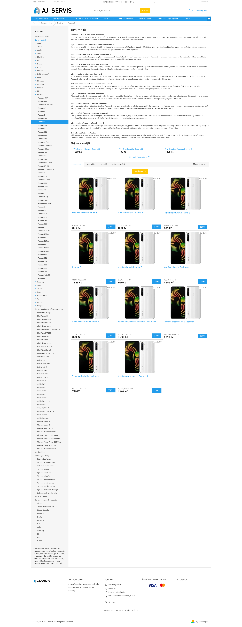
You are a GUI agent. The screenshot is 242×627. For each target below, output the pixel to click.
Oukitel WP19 (42, 384)
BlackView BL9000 (44, 323)
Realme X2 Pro (43, 149)
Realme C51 (42, 258)
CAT (38, 60)
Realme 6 (41, 173)
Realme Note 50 (44, 275)
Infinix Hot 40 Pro (43, 363)
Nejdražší (103, 164)
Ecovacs (40, 520)
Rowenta (40, 513)
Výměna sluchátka (44, 472)
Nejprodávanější (118, 164)
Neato (39, 517)
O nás (127, 610)
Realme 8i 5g (43, 176)
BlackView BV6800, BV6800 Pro (48, 329)
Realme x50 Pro (44, 98)
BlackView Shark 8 (44, 350)
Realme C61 (42, 265)
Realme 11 (42, 237)
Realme (40, 94)
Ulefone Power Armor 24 (46, 449)
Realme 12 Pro (43, 248)
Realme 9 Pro (43, 200)
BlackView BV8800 (44, 336)
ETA (38, 523)
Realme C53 (42, 261)
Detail (110, 227)
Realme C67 (42, 271)
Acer (39, 43)
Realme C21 (42, 132)
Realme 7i (41, 115)
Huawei (40, 70)
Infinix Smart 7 (42, 374)
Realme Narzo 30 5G (45, 162)
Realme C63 (42, 268)
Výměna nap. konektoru (46, 486)
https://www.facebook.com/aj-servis (122, 597)
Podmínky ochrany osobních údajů (81, 587)
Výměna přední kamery (46, 479)
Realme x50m (43, 101)
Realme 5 (41, 193)
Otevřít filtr (140, 171)
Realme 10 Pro (43, 234)
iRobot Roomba (43, 510)
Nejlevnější (91, 164)
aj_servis (111, 602)
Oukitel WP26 (42, 398)
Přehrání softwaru (44, 459)
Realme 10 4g (43, 197)
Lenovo (40, 87)
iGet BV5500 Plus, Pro (45, 346)
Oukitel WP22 (42, 391)
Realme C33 (42, 217)
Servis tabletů (40, 452)
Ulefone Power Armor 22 (46, 445)
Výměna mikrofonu (44, 476)
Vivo (39, 299)
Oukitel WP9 (41, 415)
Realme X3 (42, 190)
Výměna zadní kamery (45, 483)
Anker (39, 527)
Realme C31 (42, 214)
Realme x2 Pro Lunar (45, 104)
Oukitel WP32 (42, 404)
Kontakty (71, 590)
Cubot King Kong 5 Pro (45, 353)
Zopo (39, 292)
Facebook (134, 610)
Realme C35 (42, 220)
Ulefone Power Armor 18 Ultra (48, 438)
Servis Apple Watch (42, 36)
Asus (39, 53)
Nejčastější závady (42, 455)
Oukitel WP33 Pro (43, 408)
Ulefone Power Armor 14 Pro (48, 435)
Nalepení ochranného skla (47, 493)
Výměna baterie (43, 469)
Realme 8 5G (42, 125)
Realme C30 (42, 210)
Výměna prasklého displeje (47, 489)
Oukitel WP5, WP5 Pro (45, 411)
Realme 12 (42, 244)
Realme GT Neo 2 (44, 179)
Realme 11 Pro (43, 241)
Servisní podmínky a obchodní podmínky (118, 2)
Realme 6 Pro (43, 159)
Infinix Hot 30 (42, 360)
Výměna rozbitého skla (46, 462)
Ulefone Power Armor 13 (46, 432)
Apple (39, 50)
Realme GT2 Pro (44, 231)
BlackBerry (41, 57)
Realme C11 (42, 139)
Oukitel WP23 (42, 394)
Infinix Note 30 (42, 370)
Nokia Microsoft (43, 74)
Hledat (145, 10)
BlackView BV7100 (44, 333)
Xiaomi (39, 288)
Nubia (39, 77)
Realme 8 (41, 111)
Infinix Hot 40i (42, 367)
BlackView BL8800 (44, 319)
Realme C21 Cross (45, 145)
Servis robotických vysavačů (46, 500)
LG (38, 91)
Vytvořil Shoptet (202, 622)
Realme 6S (42, 156)
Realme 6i (41, 122)
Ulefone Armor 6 (43, 421)
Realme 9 (41, 278)
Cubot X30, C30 (43, 357)
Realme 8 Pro (43, 118)
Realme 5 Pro (43, 152)
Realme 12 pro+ (44, 251)
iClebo (39, 541)
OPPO (39, 302)
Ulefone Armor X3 (44, 425)
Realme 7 (41, 128)
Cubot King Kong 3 (44, 312)
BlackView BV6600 (44, 326)
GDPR (113, 610)
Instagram (120, 610)
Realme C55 (42, 224)
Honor (39, 64)
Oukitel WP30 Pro (43, 401)
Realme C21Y (43, 183)
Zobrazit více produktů (138, 157)
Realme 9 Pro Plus (45, 203)
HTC (39, 67)
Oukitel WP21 (42, 387)
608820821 (112, 588)
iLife (39, 537)
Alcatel (40, 47)
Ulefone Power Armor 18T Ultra (49, 442)
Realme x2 (42, 108)
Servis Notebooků (42, 496)
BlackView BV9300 (44, 343)
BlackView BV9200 (44, 340)
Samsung (40, 282)
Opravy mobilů (40, 40)
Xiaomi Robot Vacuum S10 (47, 506)
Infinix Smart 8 (42, 377)
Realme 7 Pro (43, 135)
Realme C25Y (43, 186)
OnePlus (40, 84)
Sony (39, 285)
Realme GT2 (42, 227)
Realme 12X (42, 254)
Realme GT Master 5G (46, 169)
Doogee (40, 305)
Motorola (40, 81)
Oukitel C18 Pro (43, 418)
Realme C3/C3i (43, 142)
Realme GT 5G (43, 166)
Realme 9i (41, 207)
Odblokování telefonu (45, 466)
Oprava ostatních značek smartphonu (49, 309)
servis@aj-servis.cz (115, 584)
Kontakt (107, 610)
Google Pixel (42, 295)
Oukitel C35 (41, 380)
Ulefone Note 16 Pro (45, 428)
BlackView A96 (42, 316)
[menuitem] (41, 19)
